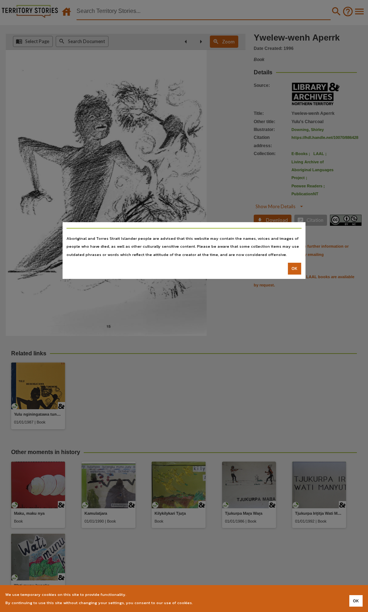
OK (294, 268)
